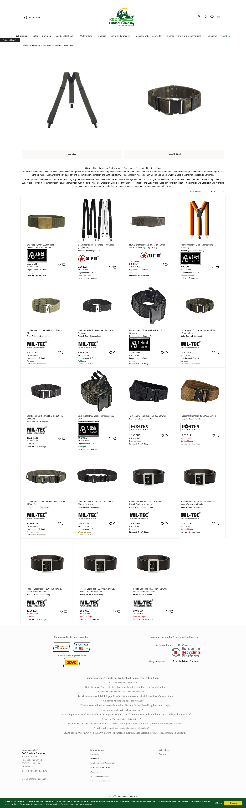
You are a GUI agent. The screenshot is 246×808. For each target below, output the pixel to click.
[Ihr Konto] (199, 18)
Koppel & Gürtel (174, 154)
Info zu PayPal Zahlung (99, 776)
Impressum (94, 754)
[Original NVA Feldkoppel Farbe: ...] (148, 241)
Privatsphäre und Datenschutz (102, 763)
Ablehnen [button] (218, 803)
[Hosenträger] (72, 149)
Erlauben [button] (233, 803)
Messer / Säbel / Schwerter (149, 36)
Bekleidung (21, 36)
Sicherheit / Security (120, 36)
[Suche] (205, 18)
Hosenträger (72, 154)
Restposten (211, 36)
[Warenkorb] (218, 18)
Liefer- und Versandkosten (100, 767)
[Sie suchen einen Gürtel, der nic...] (148, 412)
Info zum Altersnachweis (100, 781)
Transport (101, 36)
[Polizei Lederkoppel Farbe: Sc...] (148, 497)
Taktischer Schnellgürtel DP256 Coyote (198, 416)
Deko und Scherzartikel (189, 36)
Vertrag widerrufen (10, 40)
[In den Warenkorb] (63, 264)
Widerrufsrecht (96, 772)
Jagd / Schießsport (65, 36)
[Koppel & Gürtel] (174, 149)
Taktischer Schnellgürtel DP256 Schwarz (147, 416)
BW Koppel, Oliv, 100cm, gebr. (40, 245)
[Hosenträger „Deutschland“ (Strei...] (199, 241)
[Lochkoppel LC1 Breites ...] (46, 326)
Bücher (170, 36)
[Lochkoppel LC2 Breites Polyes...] (148, 326)
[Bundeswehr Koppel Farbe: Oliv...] (46, 241)
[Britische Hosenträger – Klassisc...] (97, 241)
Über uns (162, 754)
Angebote (225, 36)
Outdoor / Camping (42, 36)
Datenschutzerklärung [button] (87, 804)
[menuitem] (21, 36)
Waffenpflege (86, 36)
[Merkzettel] (212, 18)
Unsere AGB (95, 758)
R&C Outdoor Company (127, 796)
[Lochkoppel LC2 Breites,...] (46, 497)
